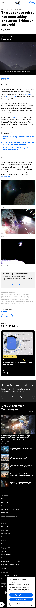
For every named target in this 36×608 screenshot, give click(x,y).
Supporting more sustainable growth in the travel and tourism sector (21, 457)
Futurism (5, 39)
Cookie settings (21, 604)
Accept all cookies (21, 599)
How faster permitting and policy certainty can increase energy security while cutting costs (21, 475)
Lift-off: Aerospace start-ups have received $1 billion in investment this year (18, 143)
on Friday (28, 94)
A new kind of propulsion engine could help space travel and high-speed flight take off (21, 484)
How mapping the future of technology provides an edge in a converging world (15, 436)
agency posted (18, 117)
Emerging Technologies (11, 9)
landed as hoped (11, 96)
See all (32, 412)
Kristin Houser (6, 78)
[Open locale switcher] (2, 604)
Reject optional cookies (21, 595)
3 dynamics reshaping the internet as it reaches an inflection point (21, 449)
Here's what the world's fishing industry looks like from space (17, 149)
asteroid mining (6, 176)
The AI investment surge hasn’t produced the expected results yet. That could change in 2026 (21, 467)
